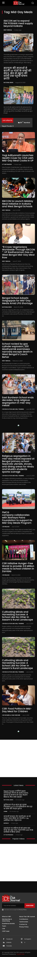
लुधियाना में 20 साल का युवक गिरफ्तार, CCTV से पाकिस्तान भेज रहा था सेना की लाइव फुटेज (18, 806)
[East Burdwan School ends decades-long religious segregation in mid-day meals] (18, 384)
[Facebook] (3, 939)
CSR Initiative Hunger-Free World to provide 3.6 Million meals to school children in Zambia (18, 567)
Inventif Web (20, 954)
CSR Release (5, 526)
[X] (21, 942)
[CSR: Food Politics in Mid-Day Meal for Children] (18, 695)
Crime (5, 811)
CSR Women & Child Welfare (11, 715)
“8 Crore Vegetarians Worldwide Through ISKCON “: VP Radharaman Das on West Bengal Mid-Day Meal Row (18, 252)
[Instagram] (21, 939)
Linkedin (8, 942)
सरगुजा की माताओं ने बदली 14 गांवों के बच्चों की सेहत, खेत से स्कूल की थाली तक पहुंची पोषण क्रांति (17, 73)
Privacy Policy (22, 909)
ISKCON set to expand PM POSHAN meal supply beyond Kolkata (18, 23)
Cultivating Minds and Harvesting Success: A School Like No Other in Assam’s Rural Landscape (17, 615)
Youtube (9, 946)
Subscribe (29, 905)
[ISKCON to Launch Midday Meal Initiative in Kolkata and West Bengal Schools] (18, 188)
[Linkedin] (3, 942)
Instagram (27, 939)
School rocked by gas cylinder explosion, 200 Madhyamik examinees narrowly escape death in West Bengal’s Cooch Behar (17, 350)
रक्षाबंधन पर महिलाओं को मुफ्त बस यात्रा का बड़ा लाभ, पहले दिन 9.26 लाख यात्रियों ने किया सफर (18, 830)
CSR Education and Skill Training (13, 409)
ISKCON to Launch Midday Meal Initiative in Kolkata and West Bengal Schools (17, 203)
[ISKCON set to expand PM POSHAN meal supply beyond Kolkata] (18, 42)
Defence (6, 823)
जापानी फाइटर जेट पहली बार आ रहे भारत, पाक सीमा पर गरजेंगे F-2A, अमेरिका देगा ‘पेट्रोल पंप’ (17, 818)
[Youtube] (3, 946)
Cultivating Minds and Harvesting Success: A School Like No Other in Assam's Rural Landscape (17, 664)
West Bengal (8, 30)
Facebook (9, 939)
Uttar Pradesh (7, 164)
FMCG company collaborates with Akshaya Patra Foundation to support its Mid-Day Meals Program (17, 518)
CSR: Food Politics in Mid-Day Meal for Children (17, 710)
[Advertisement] (18, 758)
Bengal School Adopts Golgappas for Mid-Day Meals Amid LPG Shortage (17, 300)
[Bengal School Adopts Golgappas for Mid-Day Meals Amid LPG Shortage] (18, 285)
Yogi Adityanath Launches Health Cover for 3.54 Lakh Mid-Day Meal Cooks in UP (17, 158)
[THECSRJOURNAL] (19, 3)
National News (8, 82)
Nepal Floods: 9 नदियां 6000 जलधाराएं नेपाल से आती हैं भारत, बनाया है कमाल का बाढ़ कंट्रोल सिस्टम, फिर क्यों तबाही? (16, 794)
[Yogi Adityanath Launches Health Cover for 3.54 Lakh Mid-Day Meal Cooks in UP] (18, 142)
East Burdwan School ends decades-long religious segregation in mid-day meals (18, 401)
